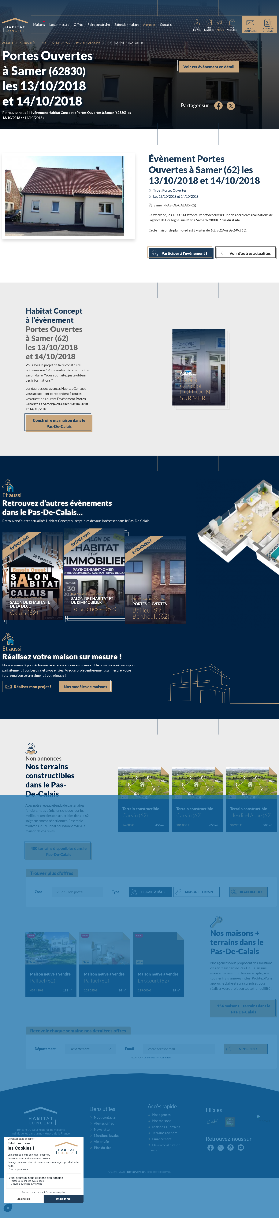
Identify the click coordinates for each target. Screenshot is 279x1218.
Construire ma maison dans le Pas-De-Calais (59, 423)
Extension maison (126, 25)
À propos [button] (150, 24)
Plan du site (102, 1148)
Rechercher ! (251, 892)
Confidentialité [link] (151, 1057)
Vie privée (101, 1141)
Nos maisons (161, 1121)
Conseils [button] (166, 24)
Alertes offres (104, 1123)
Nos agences (161, 1114)
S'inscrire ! (248, 1049)
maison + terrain (199, 892)
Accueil (7, 42)
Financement (162, 1139)
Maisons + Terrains (166, 1127)
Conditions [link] (165, 1057)
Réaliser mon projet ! (32, 686)
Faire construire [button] (99, 25)
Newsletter (102, 1129)
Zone (39, 892)
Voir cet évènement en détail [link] (208, 66)
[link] (197, 24)
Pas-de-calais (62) (88, 42)
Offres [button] (78, 25)
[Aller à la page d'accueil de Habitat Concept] (16, 24)
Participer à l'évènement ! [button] (184, 253)
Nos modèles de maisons (85, 686)
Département (45, 1049)
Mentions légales (106, 1135)
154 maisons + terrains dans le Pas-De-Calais (243, 1008)
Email (129, 1049)
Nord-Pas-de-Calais (56, 42)
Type (115, 892)
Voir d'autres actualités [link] (250, 253)
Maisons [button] (39, 24)
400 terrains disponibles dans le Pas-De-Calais (59, 851)
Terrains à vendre (164, 1133)
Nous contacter (105, 1117)
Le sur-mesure (59, 25)
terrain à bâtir (153, 892)
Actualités (27, 42)
